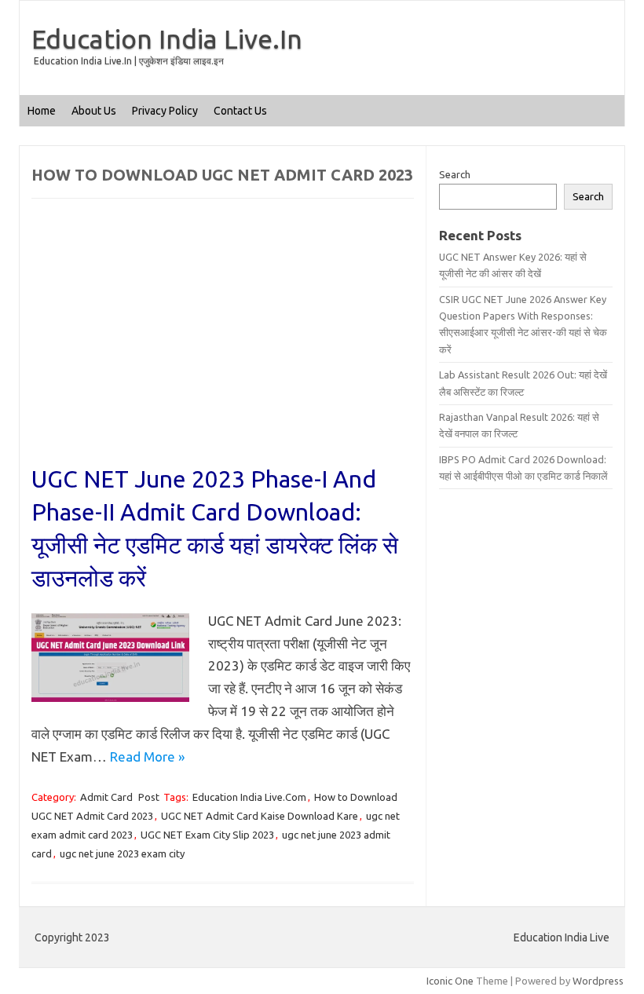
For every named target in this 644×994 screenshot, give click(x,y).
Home (41, 110)
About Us (93, 110)
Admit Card (106, 796)
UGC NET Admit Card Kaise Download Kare (259, 815)
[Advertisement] (222, 346)
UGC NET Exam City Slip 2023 (207, 834)
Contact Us (240, 110)
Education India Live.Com (249, 796)
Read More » (147, 756)
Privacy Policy (165, 110)
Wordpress (598, 980)
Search (454, 174)
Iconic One (450, 980)
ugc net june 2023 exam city (122, 853)
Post (148, 796)
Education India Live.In (166, 38)
